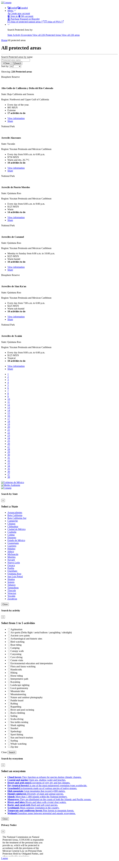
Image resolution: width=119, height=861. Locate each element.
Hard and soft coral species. (32, 805)
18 (8, 421)
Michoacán (12, 554)
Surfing (14, 740)
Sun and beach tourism (22, 737)
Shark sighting (18, 725)
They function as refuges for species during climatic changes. (44, 777)
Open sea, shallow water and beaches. (36, 780)
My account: (27, 16)
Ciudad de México (16, 529)
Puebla (10, 568)
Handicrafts (16, 669)
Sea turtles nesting (19, 722)
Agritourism (16, 629)
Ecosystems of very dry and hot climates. (38, 782)
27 (8, 446)
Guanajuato (13, 543)
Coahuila (11, 532)
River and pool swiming (22, 709)
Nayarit (11, 559)
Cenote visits (17, 660)
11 (8, 402)
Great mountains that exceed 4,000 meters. (36, 791)
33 (8, 463)
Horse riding (17, 675)
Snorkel (14, 728)
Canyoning (16, 654)
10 (8, 399)
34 (8, 466)
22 (8, 432)
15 (8, 413)
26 (8, 443)
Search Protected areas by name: (17, 57)
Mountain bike (18, 691)
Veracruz (11, 593)
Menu (10, 10)
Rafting (14, 703)
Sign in (14, 16)
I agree (4, 858)
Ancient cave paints (20, 635)
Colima (11, 534)
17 (8, 418)
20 (8, 427)
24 (8, 438)
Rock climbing (18, 713)
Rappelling (16, 706)
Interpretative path (19, 679)
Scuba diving (17, 719)
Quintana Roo (14, 573)
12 (8, 404)
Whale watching (18, 743)
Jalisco (10, 551)
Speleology (16, 731)
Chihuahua (12, 526)
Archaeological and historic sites (26, 638)
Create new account (20, 13)
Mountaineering (18, 694)
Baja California (14, 515)
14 (8, 410)
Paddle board (17, 700)
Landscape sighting (20, 685)
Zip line (14, 747)
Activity (17, 35)
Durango (11, 537)
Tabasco (11, 585)
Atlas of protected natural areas (25, 21)
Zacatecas (12, 598)
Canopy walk (17, 651)
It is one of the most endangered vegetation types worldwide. (47, 785)
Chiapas (11, 523)
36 (8, 471)
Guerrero (11, 546)
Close (5, 604)
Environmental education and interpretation (32, 663)
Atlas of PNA (54, 21)
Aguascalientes (14, 512)
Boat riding (16, 645)
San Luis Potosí (15, 576)
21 (8, 429)
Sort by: (5, 66)
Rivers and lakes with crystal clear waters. (36, 802)
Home (4, 40)
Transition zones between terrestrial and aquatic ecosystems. (41, 813)
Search (12, 752)
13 (8, 407)
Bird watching (17, 641)
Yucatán (11, 596)
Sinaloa (11, 579)
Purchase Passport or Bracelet (25, 19)
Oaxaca (11, 565)
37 (8, 474)
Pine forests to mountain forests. (40, 810)
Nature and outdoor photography (27, 697)
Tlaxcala (11, 590)
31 (8, 457)
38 (8, 477)
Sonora (10, 582)
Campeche (12, 521)
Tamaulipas (13, 587)
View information (16, 118)
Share (10, 121)
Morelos (11, 557)
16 (8, 416)
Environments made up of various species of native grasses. (42, 788)
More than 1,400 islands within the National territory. (37, 796)
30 (8, 455)
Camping (15, 648)
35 (8, 468)
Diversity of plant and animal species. (35, 794)
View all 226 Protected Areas (47, 35)
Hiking (14, 672)
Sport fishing (17, 734)
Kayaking (15, 682)
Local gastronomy (19, 688)
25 (8, 441)
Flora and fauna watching (23, 666)
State (10, 35)
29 (8, 452)
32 (8, 460)
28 (8, 449)
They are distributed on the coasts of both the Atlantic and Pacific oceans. (49, 799)
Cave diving (16, 657)
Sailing (14, 716)
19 (8, 424)
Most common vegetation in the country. (33, 807)
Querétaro (12, 571)
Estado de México (16, 540)
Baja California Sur (16, 518)
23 (8, 435)
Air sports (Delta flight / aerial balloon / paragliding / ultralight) (41, 632)
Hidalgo (11, 548)
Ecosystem (26, 35)
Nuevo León (13, 562)
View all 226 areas (71, 35)
